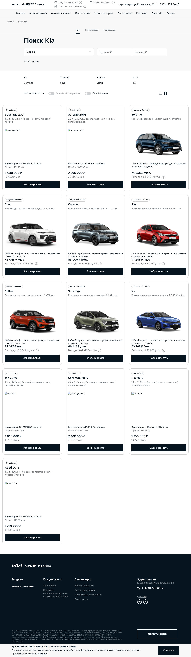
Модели (20, 13)
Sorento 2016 (77, 114)
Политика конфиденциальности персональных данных (55, 593)
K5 (133, 291)
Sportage (74, 291)
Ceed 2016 (12, 467)
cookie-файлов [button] (85, 650)
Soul (8, 204)
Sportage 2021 (15, 114)
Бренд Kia (156, 13)
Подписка (109, 30)
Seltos (9, 291)
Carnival (73, 204)
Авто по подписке (61, 13)
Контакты (141, 13)
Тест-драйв (49, 585)
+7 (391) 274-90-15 (169, 4)
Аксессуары (81, 599)
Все (78, 30)
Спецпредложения (85, 590)
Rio (133, 204)
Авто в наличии (38, 13)
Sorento (136, 114)
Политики (41, 654)
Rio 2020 (11, 378)
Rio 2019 (137, 378)
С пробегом (92, 30)
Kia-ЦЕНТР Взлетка (33, 4)
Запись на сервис (104, 13)
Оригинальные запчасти (88, 594)
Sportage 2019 (78, 378)
